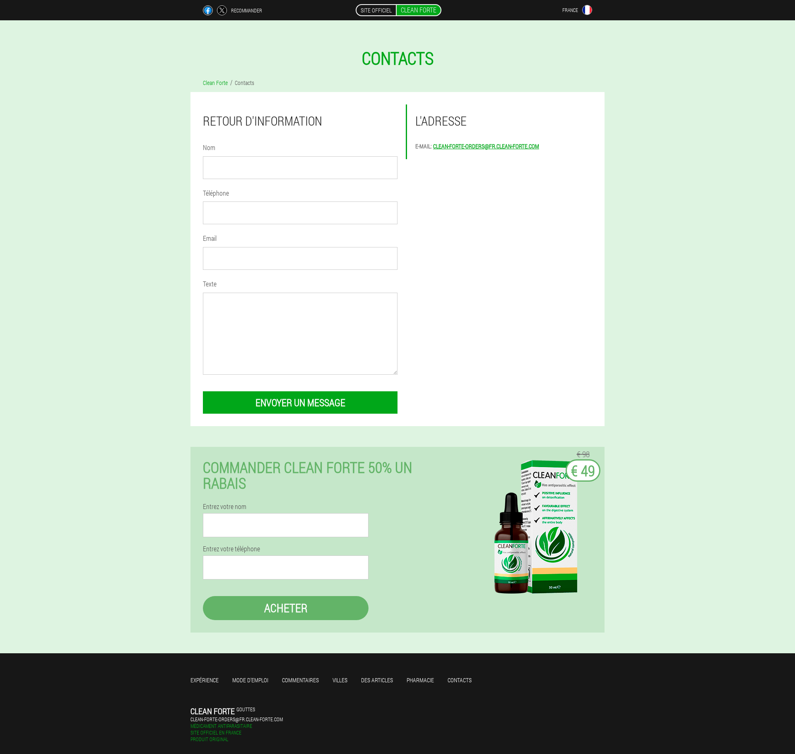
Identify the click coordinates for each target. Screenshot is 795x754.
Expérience (204, 680)
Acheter (286, 608)
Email (210, 238)
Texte (210, 283)
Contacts (460, 680)
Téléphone (216, 193)
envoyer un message (300, 402)
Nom (209, 147)
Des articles (377, 680)
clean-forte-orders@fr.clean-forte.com (486, 146)
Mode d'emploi (250, 680)
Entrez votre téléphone (231, 548)
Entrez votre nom (224, 506)
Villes (339, 680)
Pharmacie (420, 680)
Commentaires (300, 680)
